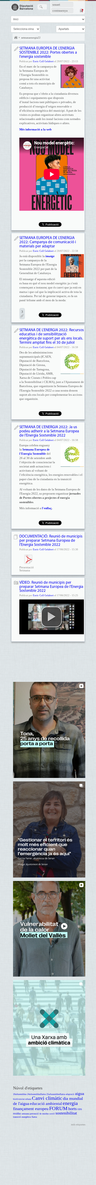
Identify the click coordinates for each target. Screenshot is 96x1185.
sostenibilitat (66, 1113)
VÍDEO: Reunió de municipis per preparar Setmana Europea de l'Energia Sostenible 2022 (51, 587)
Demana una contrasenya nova (81, 10)
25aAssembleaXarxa (55, 1094)
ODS (79, 1109)
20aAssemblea (19, 1094)
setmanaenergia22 (31, 37)
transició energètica (22, 1117)
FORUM (58, 1108)
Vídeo (16, 583)
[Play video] (51, 616)
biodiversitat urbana (22, 1099)
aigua (79, 1093)
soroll (52, 1114)
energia (70, 1103)
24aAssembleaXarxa (36, 1094)
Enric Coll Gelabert (43, 61)
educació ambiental (46, 1103)
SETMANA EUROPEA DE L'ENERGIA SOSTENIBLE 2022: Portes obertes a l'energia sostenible (48, 52)
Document (16, 536)
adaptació (70, 1094)
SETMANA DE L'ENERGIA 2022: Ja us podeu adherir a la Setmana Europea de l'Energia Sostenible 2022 (49, 431)
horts (72, 1108)
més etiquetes (78, 1124)
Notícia (16, 48)
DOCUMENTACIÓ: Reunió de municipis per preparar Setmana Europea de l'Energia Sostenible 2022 (50, 540)
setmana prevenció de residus (35, 1113)
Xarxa (34, 1117)
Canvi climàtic (47, 1098)
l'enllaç (47, 508)
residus (17, 1113)
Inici (16, 37)
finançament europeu (30, 1108)
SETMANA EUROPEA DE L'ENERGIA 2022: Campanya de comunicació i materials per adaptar (47, 242)
